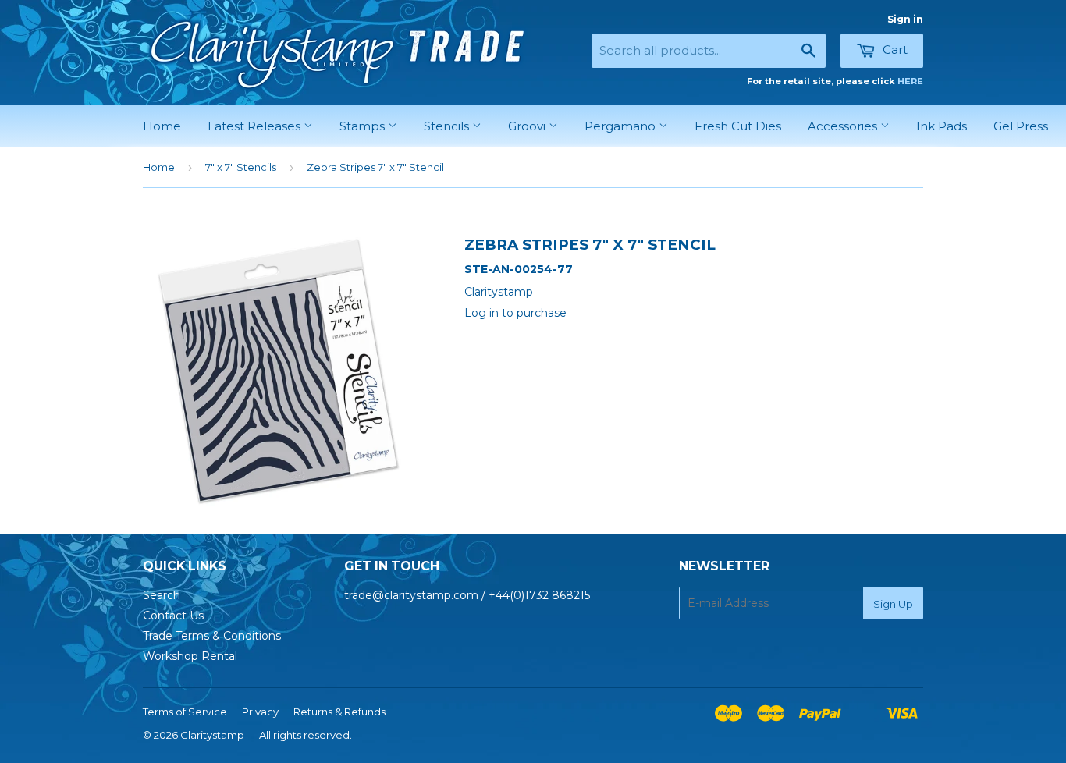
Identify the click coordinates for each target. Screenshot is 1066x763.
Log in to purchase (515, 313)
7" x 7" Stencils (240, 167)
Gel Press (1020, 126)
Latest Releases (256, 126)
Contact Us (173, 616)
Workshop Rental (190, 656)
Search (161, 595)
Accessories (844, 126)
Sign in (905, 19)
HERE (910, 81)
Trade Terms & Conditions (212, 636)
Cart (893, 49)
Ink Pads (941, 126)
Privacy (260, 711)
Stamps (363, 126)
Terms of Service (185, 711)
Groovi (528, 126)
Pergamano (622, 126)
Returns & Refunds (339, 711)
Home (162, 126)
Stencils (448, 126)
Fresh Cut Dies (738, 126)
